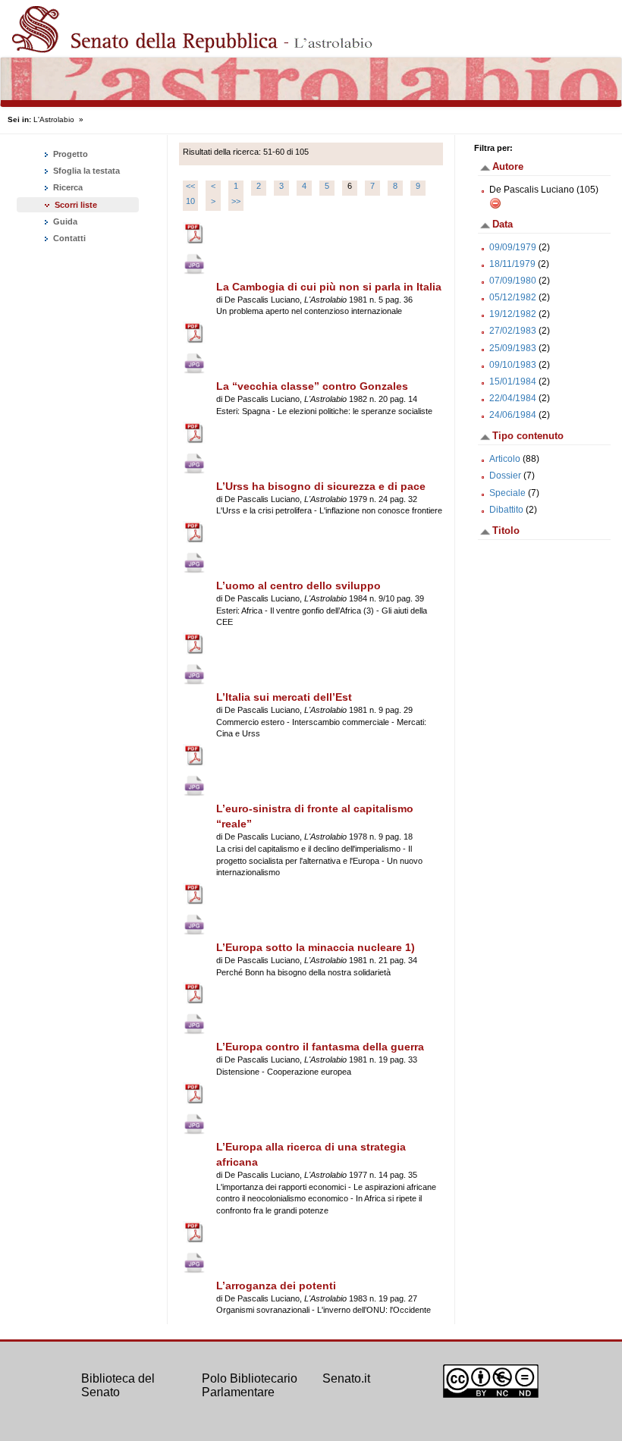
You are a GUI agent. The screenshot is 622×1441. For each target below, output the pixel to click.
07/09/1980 (512, 280)
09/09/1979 (512, 247)
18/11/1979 (512, 264)
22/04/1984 (512, 398)
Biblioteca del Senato (118, 1385)
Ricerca (67, 187)
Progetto (69, 154)
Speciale (507, 493)
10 (190, 201)
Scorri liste (76, 204)
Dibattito (506, 509)
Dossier (505, 475)
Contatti (68, 238)
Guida (64, 221)
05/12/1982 (512, 297)
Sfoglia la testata (85, 170)
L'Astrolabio (53, 119)
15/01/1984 (512, 381)
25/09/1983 (512, 348)
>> (235, 201)
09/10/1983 (512, 364)
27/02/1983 (512, 330)
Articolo (504, 459)
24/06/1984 (512, 415)
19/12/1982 (512, 314)
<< (190, 185)
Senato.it (346, 1378)
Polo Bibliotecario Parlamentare (249, 1385)
